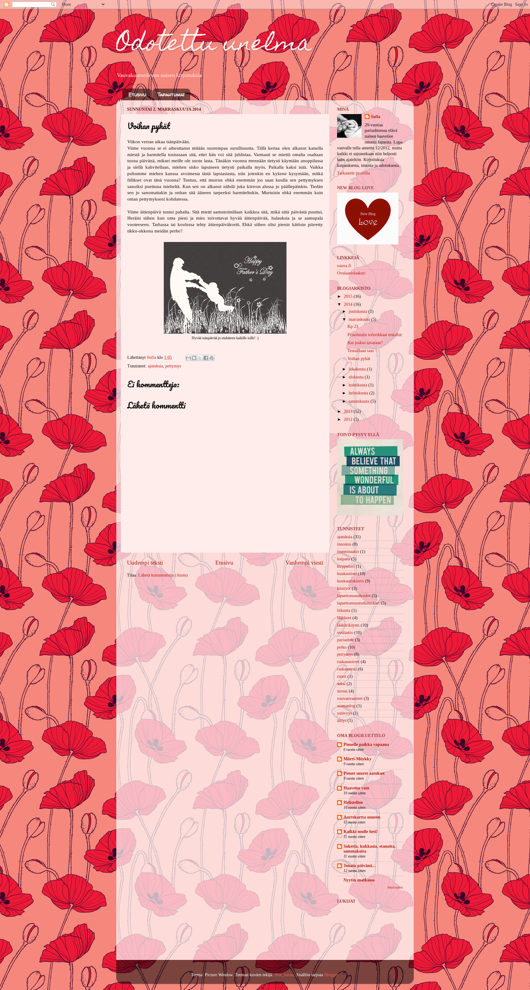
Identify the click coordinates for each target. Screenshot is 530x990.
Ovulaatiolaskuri (351, 273)
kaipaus (343, 559)
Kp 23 (353, 326)
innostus (344, 544)
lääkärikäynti (348, 625)
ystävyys (344, 713)
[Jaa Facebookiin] (206, 358)
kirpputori (346, 566)
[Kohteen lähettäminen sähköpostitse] (188, 358)
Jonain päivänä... (360, 865)
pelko (342, 647)
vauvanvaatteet (350, 698)
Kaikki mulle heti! (361, 831)
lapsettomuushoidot (354, 595)
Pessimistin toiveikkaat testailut (375, 334)
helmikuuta (359, 393)
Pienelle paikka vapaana (366, 744)
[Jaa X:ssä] (200, 358)
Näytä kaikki (395, 887)
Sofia (375, 116)
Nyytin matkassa (359, 880)
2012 (349, 419)
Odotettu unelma (214, 45)
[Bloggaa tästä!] (194, 358)
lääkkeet (344, 618)
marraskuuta (360, 319)
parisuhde (345, 640)
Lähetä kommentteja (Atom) (163, 575)
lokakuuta (358, 369)
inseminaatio (348, 551)
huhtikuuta (358, 385)
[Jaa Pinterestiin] (212, 358)
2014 (349, 304)
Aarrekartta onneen (362, 817)
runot (341, 676)
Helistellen (353, 802)
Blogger (331, 975)
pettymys (173, 366)
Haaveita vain (356, 788)
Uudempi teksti (145, 562)
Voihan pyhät (359, 358)
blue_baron (284, 975)
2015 (349, 296)
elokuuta (357, 377)
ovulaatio (345, 632)
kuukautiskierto (350, 581)
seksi (341, 683)
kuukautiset (347, 573)
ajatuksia (155, 366)
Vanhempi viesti (304, 562)
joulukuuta (358, 311)
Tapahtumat (171, 94)
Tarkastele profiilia (353, 173)
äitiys (341, 720)
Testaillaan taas (361, 350)
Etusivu (137, 94)
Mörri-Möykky (357, 759)
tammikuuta (360, 401)
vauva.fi (344, 265)
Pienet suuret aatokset (364, 773)
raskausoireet (348, 661)
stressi (342, 691)
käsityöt (344, 588)
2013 (349, 411)
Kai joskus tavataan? (365, 342)
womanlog (346, 706)
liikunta (343, 610)
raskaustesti (347, 669)
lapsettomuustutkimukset (358, 603)
